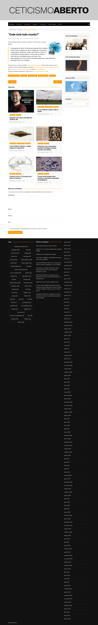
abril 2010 (66, 348)
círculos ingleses (16, 266)
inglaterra (27, 292)
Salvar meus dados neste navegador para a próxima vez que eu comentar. (28, 228)
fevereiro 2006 (68, 515)
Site (9, 222)
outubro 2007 (67, 448)
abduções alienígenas (21, 246)
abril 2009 (66, 388)
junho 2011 (67, 302)
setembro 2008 (68, 412)
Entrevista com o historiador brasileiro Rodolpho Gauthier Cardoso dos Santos (47, 148)
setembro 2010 (68, 332)
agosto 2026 (67, 242)
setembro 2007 (68, 452)
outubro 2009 (67, 368)
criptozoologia (26, 263)
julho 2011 (67, 298)
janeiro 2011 (67, 318)
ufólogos (27, 319)
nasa (12, 299)
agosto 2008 (67, 415)
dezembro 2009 (68, 362)
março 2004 (67, 585)
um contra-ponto (40, 69)
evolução (26, 279)
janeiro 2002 (67, 618)
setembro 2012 (68, 265)
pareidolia (13, 305)
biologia (28, 253)
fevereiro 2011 (68, 315)
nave (21, 299)
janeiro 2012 (67, 278)
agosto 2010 (67, 335)
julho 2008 (67, 418)
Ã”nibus (55, 245)
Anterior (13, 81)
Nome (10, 209)
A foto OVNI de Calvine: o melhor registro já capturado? (20, 147)
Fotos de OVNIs (48, 106)
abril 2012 (66, 275)
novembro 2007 (68, 445)
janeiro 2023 (67, 245)
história (15, 289)
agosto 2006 (67, 495)
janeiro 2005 (67, 552)
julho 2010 (67, 338)
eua (14, 279)
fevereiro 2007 (68, 475)
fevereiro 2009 (68, 395)
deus (28, 266)
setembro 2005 (68, 532)
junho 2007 (67, 462)
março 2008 (67, 432)
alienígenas (15, 249)
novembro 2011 (68, 285)
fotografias (15, 286)
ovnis (14, 302)
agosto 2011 (67, 295)
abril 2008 (66, 428)
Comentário (11, 195)
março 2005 (67, 545)
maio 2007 (67, 465)
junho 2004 (67, 575)
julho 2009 (67, 378)
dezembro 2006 (68, 482)
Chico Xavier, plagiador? (42, 259)
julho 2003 (67, 612)
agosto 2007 (67, 455)
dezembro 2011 (68, 282)
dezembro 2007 (68, 442)
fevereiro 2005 (68, 548)
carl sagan (27, 256)
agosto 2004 (67, 568)
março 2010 (67, 352)
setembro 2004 (68, 565)
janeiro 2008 (67, 438)
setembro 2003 (68, 605)
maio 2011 (67, 305)
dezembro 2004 (68, 555)
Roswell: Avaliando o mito (51, 282)
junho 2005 (67, 538)
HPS (28, 289)
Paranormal (27, 24)
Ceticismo (18, 24)
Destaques (11, 24)
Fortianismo (43, 24)
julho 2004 (67, 572)
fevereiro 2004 (68, 588)
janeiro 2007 (67, 478)
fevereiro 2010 (68, 355)
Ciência (59, 24)
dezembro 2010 (68, 322)
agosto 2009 (67, 375)
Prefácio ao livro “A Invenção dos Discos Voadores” (21, 177)
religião (27, 309)
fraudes (27, 286)
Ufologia (34, 24)
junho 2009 (67, 382)
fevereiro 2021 (68, 262)
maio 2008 (67, 425)
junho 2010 (67, 342)
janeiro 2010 (67, 358)
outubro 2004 (67, 562)
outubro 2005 (67, 528)
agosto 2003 (67, 608)
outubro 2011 (67, 288)
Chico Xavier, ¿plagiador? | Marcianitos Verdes (48, 257)
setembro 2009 (68, 372)
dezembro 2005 (68, 522)
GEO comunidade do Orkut (40, 71)
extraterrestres (43, 75)
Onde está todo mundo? (34, 65)
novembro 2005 (68, 525)
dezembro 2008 (68, 402)
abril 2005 (66, 542)
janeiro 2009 (67, 398)
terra (29, 315)
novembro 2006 (68, 485)
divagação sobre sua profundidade (20, 69)
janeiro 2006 (67, 518)
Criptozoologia (52, 24)
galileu (53, 75)
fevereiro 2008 (68, 435)
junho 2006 (67, 502)
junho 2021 (67, 258)
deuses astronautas (21, 269)
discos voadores (15, 273)
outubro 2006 (67, 488)
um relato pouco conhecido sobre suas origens (46, 67)
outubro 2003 (67, 602)
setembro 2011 (68, 292)
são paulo (21, 312)
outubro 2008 (67, 408)
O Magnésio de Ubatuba (49, 254)
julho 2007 (67, 458)
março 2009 (67, 392)
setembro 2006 (68, 492)
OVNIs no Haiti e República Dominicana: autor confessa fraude (48, 288)
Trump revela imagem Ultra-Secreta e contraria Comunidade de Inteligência (48, 178)
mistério (27, 296)
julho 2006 (67, 498)
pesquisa (14, 309)
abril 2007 (66, 468)
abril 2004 (66, 582)
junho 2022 (67, 252)
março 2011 (67, 312)
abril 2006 (66, 508)
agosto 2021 (67, 255)
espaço (14, 276)
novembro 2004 (68, 558)
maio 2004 (67, 578)
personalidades (26, 305)
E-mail (10, 215)
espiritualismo (26, 276)
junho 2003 (67, 615)
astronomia (15, 253)
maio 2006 (67, 505)
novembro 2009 (68, 365)
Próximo (57, 81)
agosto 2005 (67, 535)
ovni (30, 299)
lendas (14, 296)
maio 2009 (67, 385)
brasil (14, 256)
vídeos (21, 322)
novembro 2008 (68, 405)
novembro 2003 (68, 598)
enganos (28, 273)
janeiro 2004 (67, 592)
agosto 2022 (67, 248)
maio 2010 (67, 345)
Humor (14, 292)
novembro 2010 (68, 325)
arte (28, 249)
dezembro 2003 (68, 595)
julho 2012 (67, 272)
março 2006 (67, 512)
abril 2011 (66, 308)
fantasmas (28, 282)
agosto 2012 (67, 268)
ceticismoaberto (14, 75)
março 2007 (67, 472)
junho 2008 (67, 422)
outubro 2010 (67, 328)
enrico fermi (33, 75)
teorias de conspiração (17, 315)
